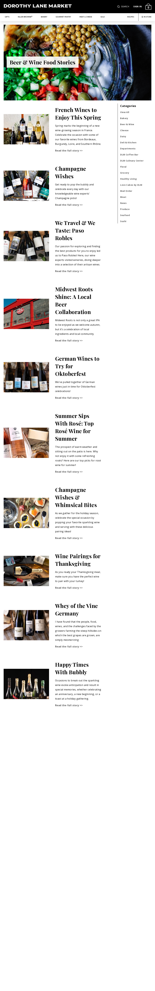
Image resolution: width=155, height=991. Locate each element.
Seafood (125, 215)
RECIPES (130, 17)
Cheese (124, 130)
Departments (127, 148)
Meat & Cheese (85, 17)
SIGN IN (137, 6)
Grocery (124, 172)
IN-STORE (147, 17)
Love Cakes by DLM (131, 184)
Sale (103, 17)
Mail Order (126, 191)
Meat (123, 197)
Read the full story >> (69, 150)
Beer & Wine (127, 124)
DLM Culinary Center (131, 160)
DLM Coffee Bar (129, 154)
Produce (125, 209)
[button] (118, 6)
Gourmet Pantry (63, 17)
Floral (123, 166)
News (123, 203)
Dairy (123, 136)
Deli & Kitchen (128, 142)
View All (124, 112)
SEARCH (125, 6)
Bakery (44, 17)
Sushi (123, 221)
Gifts (7, 17)
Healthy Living (128, 178)
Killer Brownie (25, 17)
